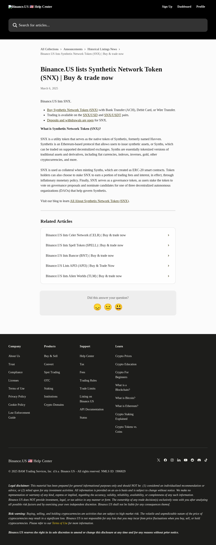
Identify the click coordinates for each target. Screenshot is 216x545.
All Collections (49, 49)
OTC (47, 380)
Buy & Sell (51, 356)
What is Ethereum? (126, 406)
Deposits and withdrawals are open (70, 120)
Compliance (15, 372)
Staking (48, 388)
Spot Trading (52, 372)
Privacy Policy (17, 396)
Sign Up (167, 6)
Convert (49, 364)
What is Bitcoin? (125, 398)
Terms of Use (16, 388)
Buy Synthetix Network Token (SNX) (72, 110)
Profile (200, 6)
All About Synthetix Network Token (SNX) (99, 201)
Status (83, 417)
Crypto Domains (54, 404)
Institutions (50, 396)
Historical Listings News (102, 49)
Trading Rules (88, 380)
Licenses (13, 380)
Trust (11, 364)
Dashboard (184, 6)
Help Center (87, 356)
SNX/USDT (112, 115)
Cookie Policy (16, 404)
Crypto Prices (123, 356)
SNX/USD (90, 115)
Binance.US (15, 499)
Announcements (72, 49)
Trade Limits (87, 388)
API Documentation (92, 409)
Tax (82, 364)
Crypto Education (125, 364)
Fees (82, 372)
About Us (14, 356)
